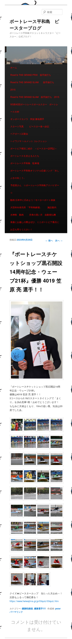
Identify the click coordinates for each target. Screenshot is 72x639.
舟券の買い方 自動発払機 (42, 214)
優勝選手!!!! (40, 608)
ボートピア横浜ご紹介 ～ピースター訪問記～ (33, 148)
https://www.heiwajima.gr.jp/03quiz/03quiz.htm (34, 601)
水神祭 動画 (17, 214)
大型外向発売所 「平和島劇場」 (26, 207)
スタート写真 (17, 126)
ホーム (13, 67)
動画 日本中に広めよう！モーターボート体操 (32, 199)
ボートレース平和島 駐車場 (24, 163)
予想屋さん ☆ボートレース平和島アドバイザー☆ (34, 189)
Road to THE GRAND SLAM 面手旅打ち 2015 (33, 86)
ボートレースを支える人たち (24, 155)
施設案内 (51, 207)
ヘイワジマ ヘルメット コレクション (28, 141)
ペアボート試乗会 (19, 133)
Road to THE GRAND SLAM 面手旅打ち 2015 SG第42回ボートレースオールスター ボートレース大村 (35, 104)
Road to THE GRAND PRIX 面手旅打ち (30, 74)
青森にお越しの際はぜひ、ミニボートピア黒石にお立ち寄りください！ (34, 225)
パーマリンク (16, 611)
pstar (58, 608)
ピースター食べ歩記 (39, 126)
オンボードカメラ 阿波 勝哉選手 (28, 118)
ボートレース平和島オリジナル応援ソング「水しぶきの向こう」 (34, 174)
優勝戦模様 (27, 608)
